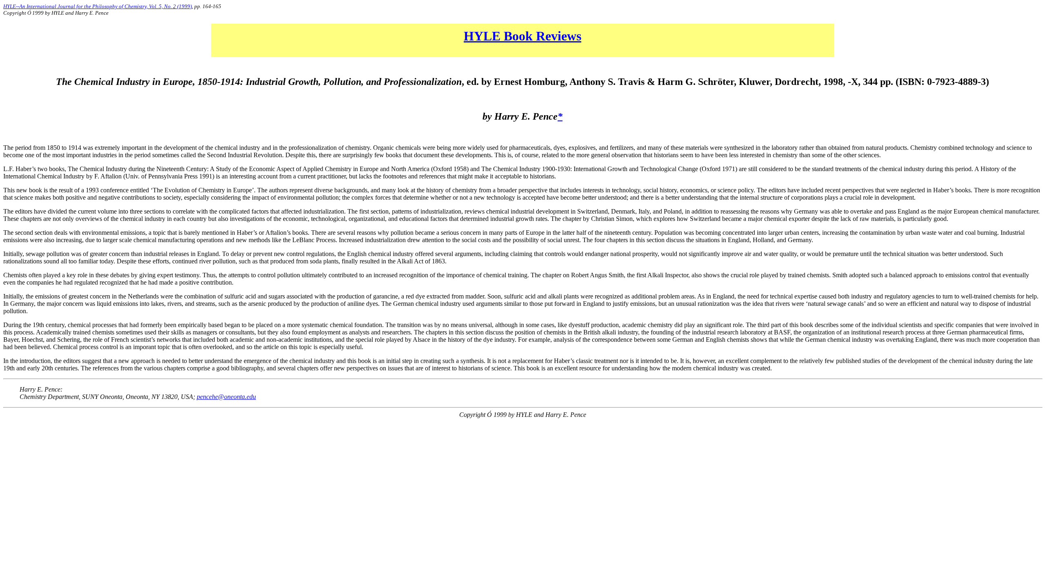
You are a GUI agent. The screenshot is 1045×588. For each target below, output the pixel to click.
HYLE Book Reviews (522, 36)
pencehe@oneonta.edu (226, 396)
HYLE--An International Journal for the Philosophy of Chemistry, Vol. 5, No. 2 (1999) (97, 6)
